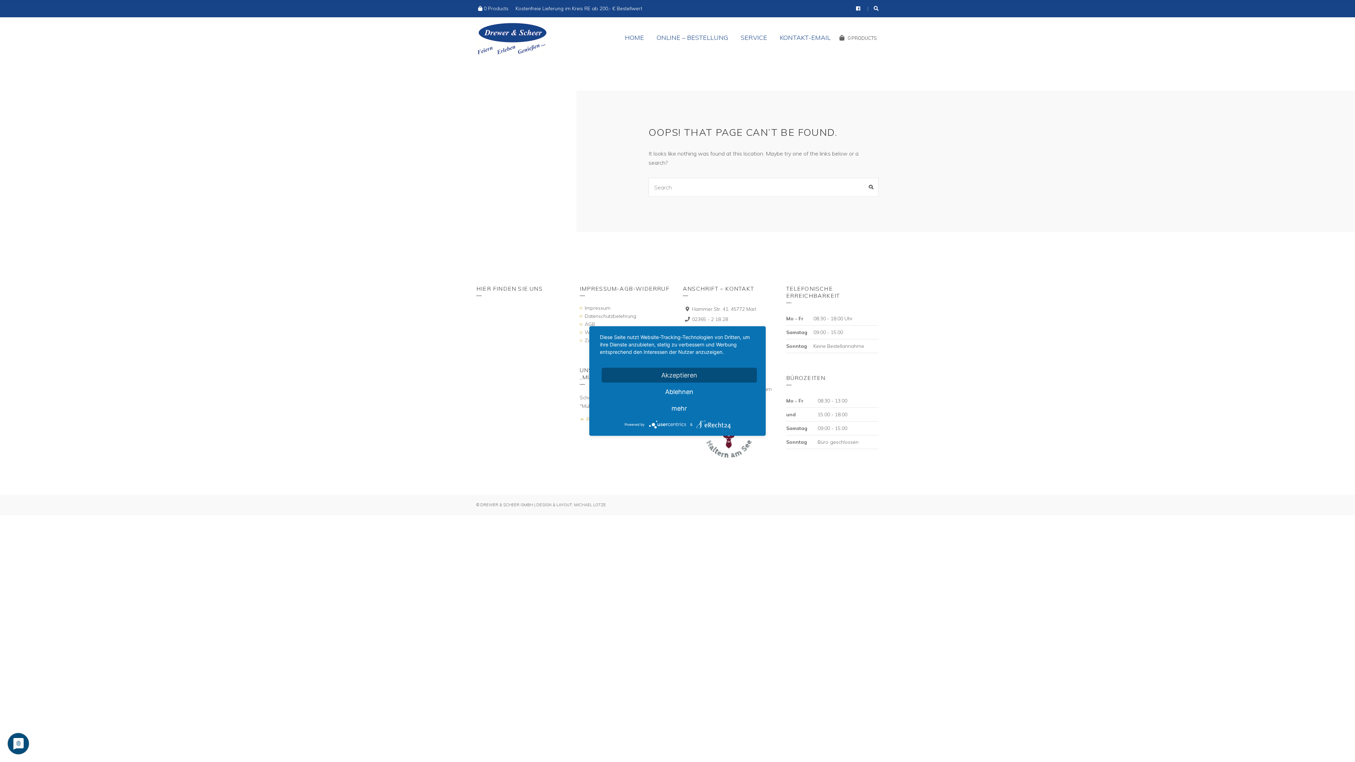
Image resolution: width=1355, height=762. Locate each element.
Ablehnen (679, 391)
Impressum (597, 308)
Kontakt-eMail (805, 38)
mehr (679, 408)
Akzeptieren (679, 375)
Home (634, 38)
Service (754, 38)
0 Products (496, 8)
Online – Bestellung (692, 38)
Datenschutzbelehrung (610, 316)
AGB (590, 324)
